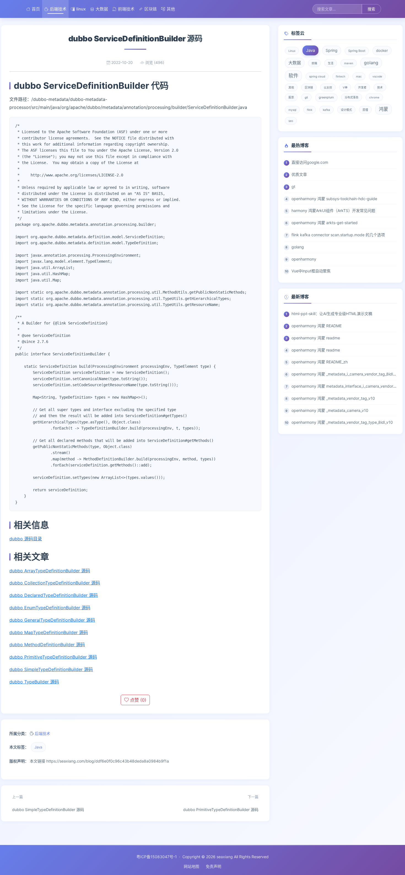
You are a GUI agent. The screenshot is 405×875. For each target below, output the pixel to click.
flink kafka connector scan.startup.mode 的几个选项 (338, 234)
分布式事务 (351, 97)
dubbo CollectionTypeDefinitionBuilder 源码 (54, 583)
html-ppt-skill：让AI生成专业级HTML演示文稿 (331, 313)
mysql (292, 109)
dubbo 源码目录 (25, 538)
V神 (345, 87)
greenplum (326, 97)
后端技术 (58, 9)
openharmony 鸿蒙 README (316, 325)
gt (293, 186)
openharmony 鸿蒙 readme (315, 337)
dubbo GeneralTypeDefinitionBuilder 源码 (52, 620)
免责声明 (213, 866)
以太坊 (328, 87)
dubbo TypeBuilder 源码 (34, 682)
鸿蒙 (383, 109)
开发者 (362, 87)
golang (371, 62)
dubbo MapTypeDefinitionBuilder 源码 (48, 632)
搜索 (371, 9)
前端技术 (126, 9)
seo (290, 120)
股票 (291, 97)
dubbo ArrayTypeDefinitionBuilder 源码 (49, 570)
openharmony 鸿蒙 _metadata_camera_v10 (329, 410)
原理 (365, 109)
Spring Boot (356, 51)
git (306, 97)
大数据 (102, 9)
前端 (314, 63)
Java (38, 747)
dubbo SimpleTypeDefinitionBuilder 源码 (51, 669)
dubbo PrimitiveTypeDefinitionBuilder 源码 (53, 657)
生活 (330, 63)
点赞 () (137, 700)
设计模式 (346, 109)
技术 (380, 87)
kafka (326, 109)
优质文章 (299, 174)
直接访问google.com (309, 162)
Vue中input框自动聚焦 (311, 271)
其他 (171, 9)
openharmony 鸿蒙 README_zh (319, 361)
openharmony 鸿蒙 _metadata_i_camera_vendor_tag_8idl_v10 (346, 374)
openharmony (303, 259)
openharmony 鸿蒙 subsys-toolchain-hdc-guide (334, 198)
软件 (293, 76)
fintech (340, 76)
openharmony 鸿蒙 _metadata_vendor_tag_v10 (333, 398)
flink (309, 109)
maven (348, 63)
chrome (374, 97)
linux (81, 9)
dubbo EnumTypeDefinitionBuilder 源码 (49, 607)
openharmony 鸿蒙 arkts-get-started (324, 222)
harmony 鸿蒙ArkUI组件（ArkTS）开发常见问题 (333, 210)
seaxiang (225, 856)
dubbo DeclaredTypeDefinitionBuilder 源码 (53, 595)
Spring (331, 50)
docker (382, 50)
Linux (291, 50)
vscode (377, 76)
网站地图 (191, 866)
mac (359, 76)
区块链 (150, 9)
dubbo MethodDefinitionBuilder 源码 (47, 644)
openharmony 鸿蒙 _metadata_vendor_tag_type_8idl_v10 (342, 422)
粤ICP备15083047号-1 (156, 856)
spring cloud (317, 76)
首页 (36, 9)
